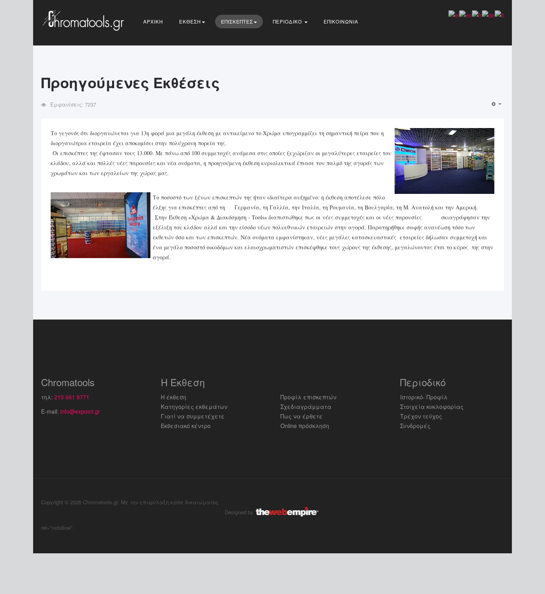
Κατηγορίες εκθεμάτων (194, 406)
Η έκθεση (173, 397)
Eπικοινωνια (341, 21)
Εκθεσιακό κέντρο (186, 426)
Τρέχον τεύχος (421, 416)
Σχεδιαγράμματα (306, 406)
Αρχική (153, 21)
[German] (488, 14)
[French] (477, 14)
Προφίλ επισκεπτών (308, 397)
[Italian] (499, 14)
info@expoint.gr (80, 411)
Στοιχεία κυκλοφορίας (432, 406)
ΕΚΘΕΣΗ (190, 21)
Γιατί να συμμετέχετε (193, 416)
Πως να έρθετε (301, 416)
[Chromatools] (85, 20)
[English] (465, 14)
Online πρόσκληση (304, 426)
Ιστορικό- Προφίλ (424, 397)
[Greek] (453, 14)
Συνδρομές (415, 426)
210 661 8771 (71, 397)
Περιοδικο (288, 21)
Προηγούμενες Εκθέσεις (130, 82)
